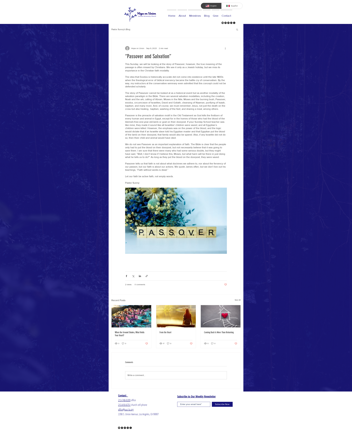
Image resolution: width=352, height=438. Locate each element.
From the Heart (165, 332)
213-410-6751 (124, 405)
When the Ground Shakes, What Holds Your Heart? (129, 334)
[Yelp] (234, 23)
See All (238, 300)
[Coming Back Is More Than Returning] (220, 316)
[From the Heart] (176, 316)
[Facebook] (225, 23)
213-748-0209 (124, 400)
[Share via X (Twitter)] (133, 276)
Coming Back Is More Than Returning (219, 332)
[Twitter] (228, 23)
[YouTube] (223, 23)
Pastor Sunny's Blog (120, 29)
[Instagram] (231, 23)
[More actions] (225, 48)
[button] (237, 29)
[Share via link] (146, 276)
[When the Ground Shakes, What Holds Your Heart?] (131, 316)
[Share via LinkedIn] (140, 276)
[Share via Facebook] (126, 276)
